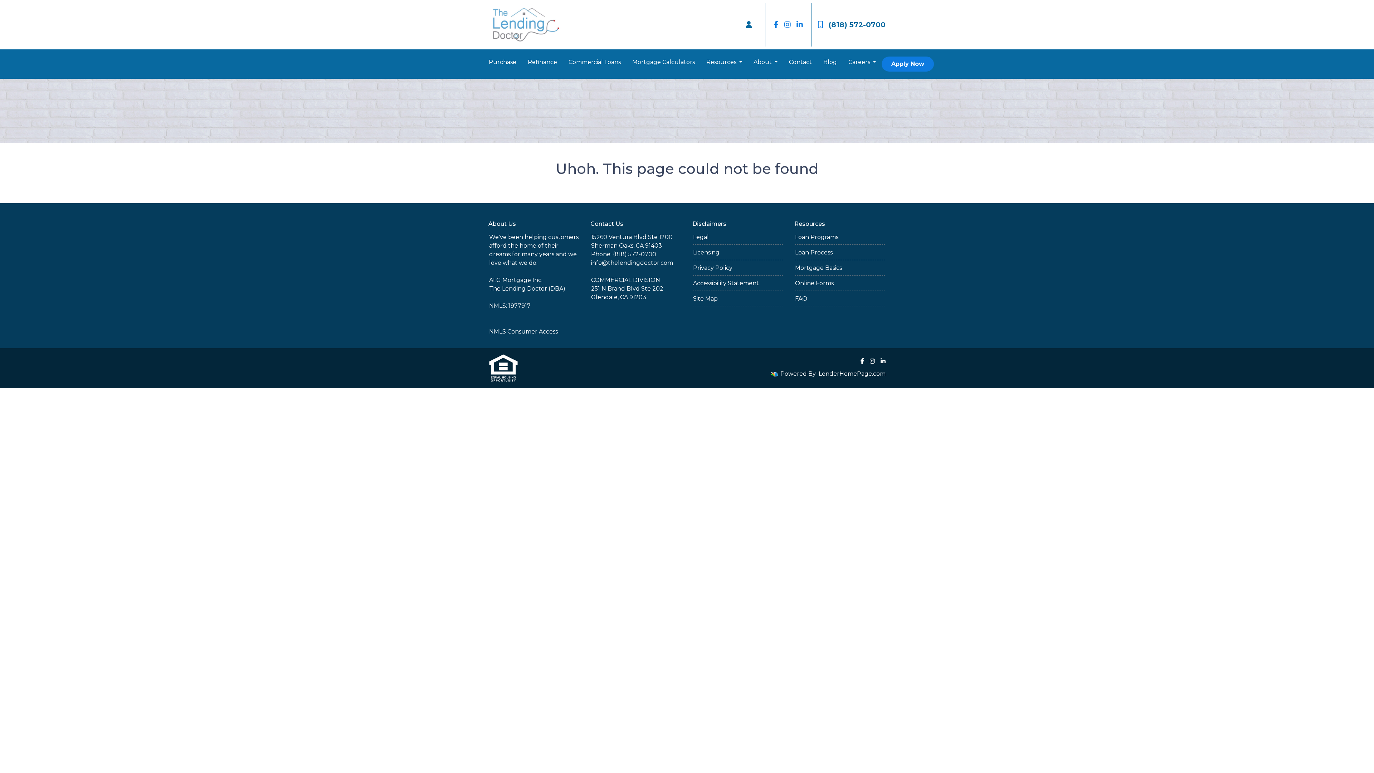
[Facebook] (776, 25)
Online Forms (814, 283)
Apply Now (907, 63)
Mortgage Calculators (663, 62)
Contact (800, 62)
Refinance (542, 62)
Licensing (706, 252)
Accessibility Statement (726, 283)
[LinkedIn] (799, 25)
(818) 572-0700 (857, 24)
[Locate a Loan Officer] (749, 24)
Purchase (502, 62)
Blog (830, 62)
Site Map (705, 298)
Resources (722, 62)
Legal (701, 237)
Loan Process (814, 252)
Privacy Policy (712, 267)
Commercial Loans (595, 62)
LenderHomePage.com (852, 373)
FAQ (801, 298)
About (763, 62)
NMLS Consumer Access (523, 331)
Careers (860, 62)
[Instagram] (787, 25)
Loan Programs (816, 237)
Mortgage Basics (818, 267)
